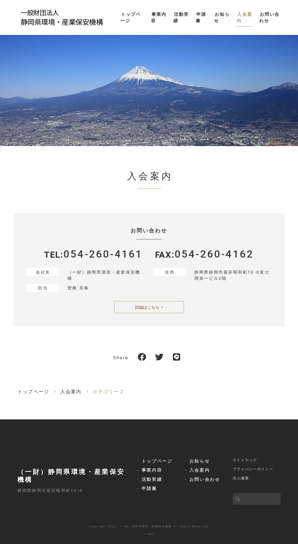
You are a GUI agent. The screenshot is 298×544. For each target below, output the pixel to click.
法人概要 (241, 478)
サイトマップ (245, 460)
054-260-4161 (103, 254)
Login (149, 533)
